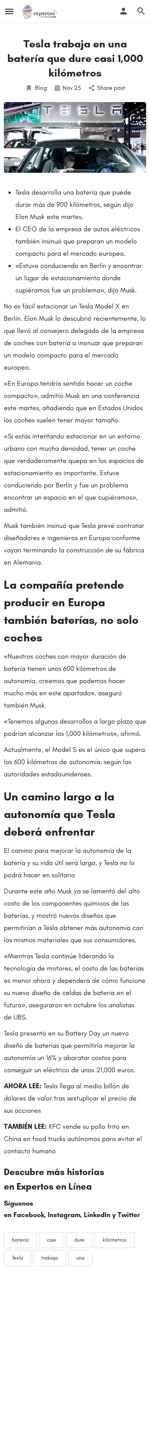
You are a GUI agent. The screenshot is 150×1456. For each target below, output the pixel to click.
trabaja (49, 1258)
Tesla (17, 1258)
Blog (41, 87)
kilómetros (115, 1240)
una (80, 1258)
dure (79, 1240)
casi (51, 1240)
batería (20, 1240)
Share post (111, 87)
